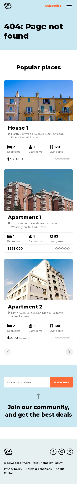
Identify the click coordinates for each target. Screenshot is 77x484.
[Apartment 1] (38, 190)
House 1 (18, 128)
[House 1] (38, 100)
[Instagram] (61, 452)
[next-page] (69, 352)
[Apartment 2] (38, 279)
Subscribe (61, 382)
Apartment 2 (25, 307)
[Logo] (13, 6)
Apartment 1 (24, 217)
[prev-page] (7, 352)
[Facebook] (53, 452)
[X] (70, 452)
